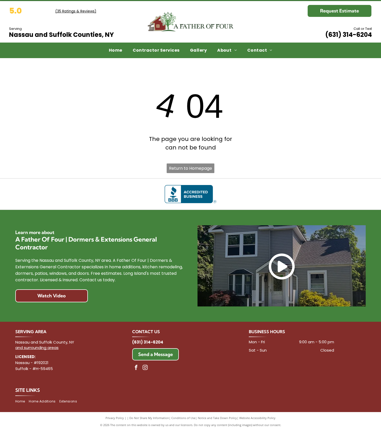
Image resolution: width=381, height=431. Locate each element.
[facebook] (136, 368)
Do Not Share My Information (149, 418)
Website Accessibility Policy (257, 418)
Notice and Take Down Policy (217, 418)
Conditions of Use (183, 418)
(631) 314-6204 (348, 34)
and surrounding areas (37, 347)
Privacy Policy (114, 418)
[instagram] (145, 368)
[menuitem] (116, 50)
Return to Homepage (190, 168)
